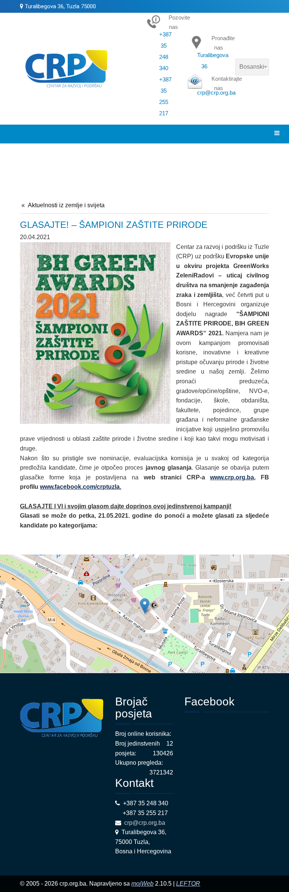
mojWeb (142, 883)
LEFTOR (188, 883)
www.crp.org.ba (232, 477)
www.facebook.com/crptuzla (80, 487)
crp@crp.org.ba (145, 823)
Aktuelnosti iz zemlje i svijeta (66, 205)
